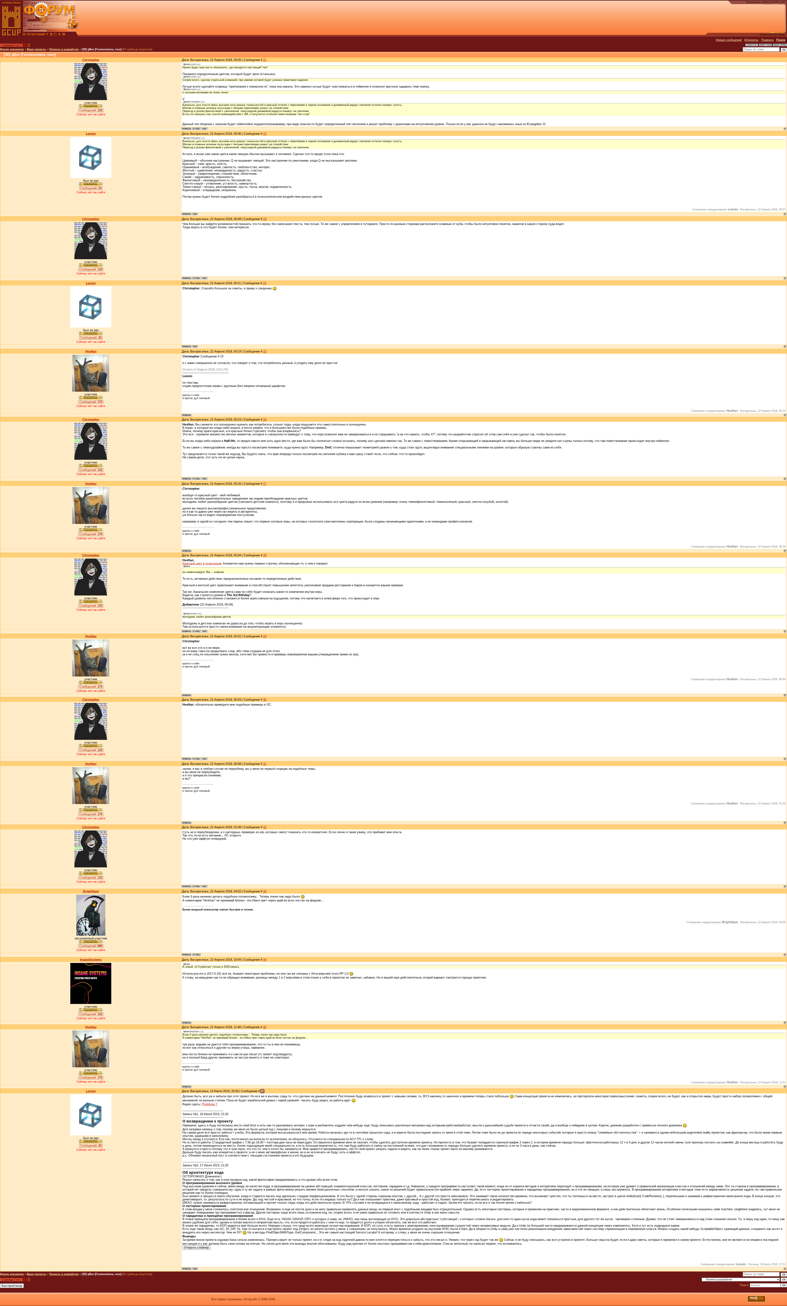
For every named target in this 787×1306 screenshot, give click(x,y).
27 (264, 483)
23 (264, 219)
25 (264, 351)
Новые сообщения (729, 40)
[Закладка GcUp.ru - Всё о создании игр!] (55, 34)
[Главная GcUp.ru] (11, 34)
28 (264, 555)
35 (264, 1027)
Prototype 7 (209, 1104)
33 (264, 891)
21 (264, 60)
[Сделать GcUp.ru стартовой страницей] (51, 34)
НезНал (91, 351)
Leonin (91, 133)
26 (264, 419)
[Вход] (47, 34)
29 (264, 636)
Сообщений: (90, 110)
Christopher (90, 60)
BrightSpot (91, 891)
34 (264, 959)
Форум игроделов (12, 49)
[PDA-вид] (59, 34)
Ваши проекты (36, 49)
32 (264, 827)
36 (262, 1091)
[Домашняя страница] (204, 129)
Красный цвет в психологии (201, 563)
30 (264, 699)
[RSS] (63, 34)
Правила (767, 40)
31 (264, 763)
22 (264, 133)
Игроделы (751, 40)
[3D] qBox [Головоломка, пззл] (102, 49)
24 (264, 283)
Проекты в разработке (64, 49)
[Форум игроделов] (24, 34)
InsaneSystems (91, 959)
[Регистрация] (35, 34)
